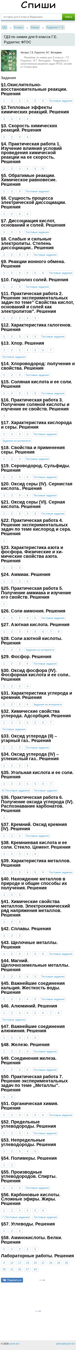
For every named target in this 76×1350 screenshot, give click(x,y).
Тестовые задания (60, 100)
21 (43, 1262)
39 (4, 1269)
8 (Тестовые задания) (16, 790)
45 (19, 1269)
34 (58, 1262)
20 (35, 1262)
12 (11, 1262)
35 (66, 1262)
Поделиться (14, 1280)
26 (50, 1262)
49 (35, 1269)
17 (19, 1262)
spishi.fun (14, 1343)
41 (11, 1269)
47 (27, 1269)
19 (27, 1262)
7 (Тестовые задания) (16, 1217)
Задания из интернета (16, 440)
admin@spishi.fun (65, 1343)
